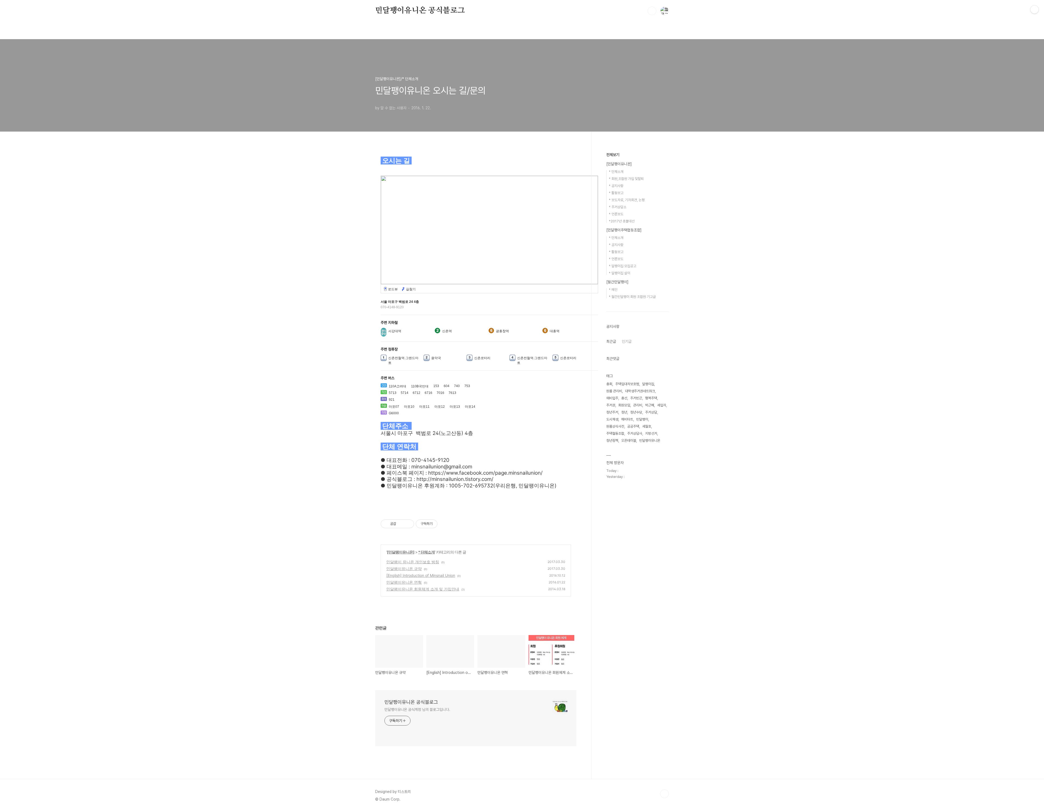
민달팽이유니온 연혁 (404, 582)
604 (446, 386)
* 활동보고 (616, 193)
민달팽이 (642, 419)
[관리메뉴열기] (1034, 9)
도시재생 (612, 419)
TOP (664, 793)
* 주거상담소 (617, 207)
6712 (416, 393)
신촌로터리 (482, 358)
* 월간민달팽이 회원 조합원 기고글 (632, 297)
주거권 (610, 405)
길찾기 (411, 289)
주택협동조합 (615, 433)
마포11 (424, 407)
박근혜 (649, 405)
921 (391, 400)
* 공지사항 (616, 186)
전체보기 (612, 155)
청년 (624, 412)
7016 (440, 393)
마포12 (439, 407)
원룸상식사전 (615, 426)
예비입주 (612, 398)
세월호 (646, 426)
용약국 (436, 358)
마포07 (394, 407)
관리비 (637, 405)
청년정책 (612, 440)
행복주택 (651, 398)
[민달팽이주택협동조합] (624, 230)
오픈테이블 (628, 440)
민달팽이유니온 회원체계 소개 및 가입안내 (422, 589)
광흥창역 (502, 331)
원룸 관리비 (614, 391)
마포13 (455, 407)
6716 (428, 393)
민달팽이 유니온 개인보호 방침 (412, 561)
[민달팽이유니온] (400, 552)
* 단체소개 (426, 552)
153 (436, 386)
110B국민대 (419, 386)
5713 (392, 393)
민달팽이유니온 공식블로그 (420, 10)
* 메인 (613, 290)
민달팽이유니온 (649, 440)
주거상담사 (634, 433)
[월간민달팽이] (617, 282)
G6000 (394, 413)
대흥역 (555, 331)
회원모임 (624, 405)
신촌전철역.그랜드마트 (403, 360)
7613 (452, 393)
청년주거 (612, 412)
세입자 (661, 405)
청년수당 (636, 412)
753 (467, 386)
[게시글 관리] (408, 524)
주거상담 (651, 412)
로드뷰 (393, 289)
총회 (609, 384)
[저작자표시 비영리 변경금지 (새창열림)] (444, 524)
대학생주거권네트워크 (640, 391)
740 (457, 386)
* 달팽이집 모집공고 (622, 266)
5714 (404, 393)
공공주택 (633, 426)
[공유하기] (401, 524)
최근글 (611, 341)
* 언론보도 (616, 214)
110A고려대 (397, 386)
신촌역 (447, 331)
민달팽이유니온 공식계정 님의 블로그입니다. (417, 709)
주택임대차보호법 (627, 384)
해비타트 (627, 419)
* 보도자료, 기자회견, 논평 (627, 200)
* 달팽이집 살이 (619, 273)
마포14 (470, 407)
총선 (624, 398)
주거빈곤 (636, 398)
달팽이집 (648, 384)
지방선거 (651, 433)
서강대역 (394, 331)
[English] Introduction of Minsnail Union (420, 575)
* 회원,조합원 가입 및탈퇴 (626, 179)
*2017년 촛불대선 (622, 221)
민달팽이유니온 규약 (404, 568)
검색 (652, 11)
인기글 (627, 341)
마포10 (409, 407)
